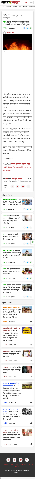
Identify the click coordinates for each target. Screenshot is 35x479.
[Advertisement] (17, 71)
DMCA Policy (14, 465)
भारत (20, 7)
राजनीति (25, 7)
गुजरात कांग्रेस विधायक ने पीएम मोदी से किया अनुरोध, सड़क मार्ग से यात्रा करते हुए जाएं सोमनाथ (17, 167)
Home (3, 7)
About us (6, 465)
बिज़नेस (15, 7)
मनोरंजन (9, 7)
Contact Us (23, 465)
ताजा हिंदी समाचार (17, 179)
